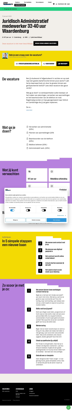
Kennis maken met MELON (20, 394)
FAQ (17, 391)
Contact (18, 397)
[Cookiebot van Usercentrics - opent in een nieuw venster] (60, 190)
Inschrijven (61, 4)
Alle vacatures (5, 391)
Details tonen (60, 215)
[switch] (28, 210)
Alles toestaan (56, 220)
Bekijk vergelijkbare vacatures (45, 43)
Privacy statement (16, 400)
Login (68, 4)
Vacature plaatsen (34, 395)
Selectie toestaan (36, 220)
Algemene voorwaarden (6, 400)
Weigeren (15, 220)
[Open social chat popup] (68, 407)
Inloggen (31, 391)
